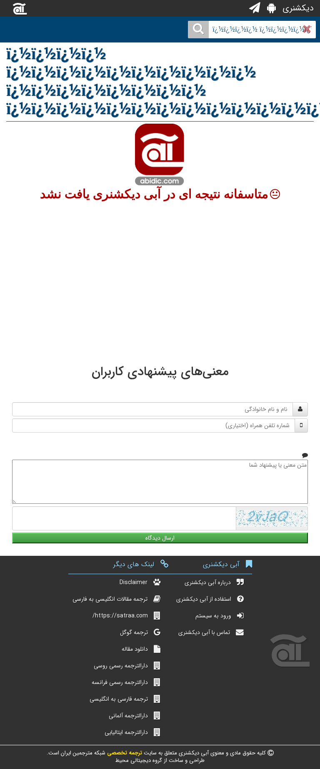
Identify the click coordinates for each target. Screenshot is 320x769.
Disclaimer (134, 582)
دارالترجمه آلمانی (128, 715)
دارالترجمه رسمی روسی (121, 665)
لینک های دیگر (133, 564)
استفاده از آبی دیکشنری (203, 599)
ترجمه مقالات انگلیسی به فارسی (110, 599)
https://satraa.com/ (120, 615)
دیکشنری (297, 8)
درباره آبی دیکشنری (208, 582)
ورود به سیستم (213, 615)
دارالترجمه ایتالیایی (126, 732)
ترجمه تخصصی (123, 753)
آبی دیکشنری (221, 564)
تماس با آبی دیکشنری (204, 632)
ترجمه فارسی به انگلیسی (119, 699)
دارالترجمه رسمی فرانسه (120, 682)
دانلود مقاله (135, 649)
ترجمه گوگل (134, 632)
